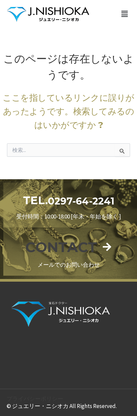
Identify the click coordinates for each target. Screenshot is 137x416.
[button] (124, 14)
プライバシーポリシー (35, 398)
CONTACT (61, 247)
